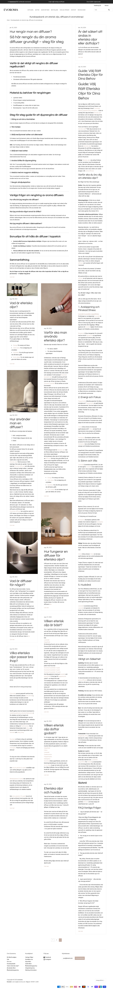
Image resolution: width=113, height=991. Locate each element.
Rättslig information (31, 970)
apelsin (80, 110)
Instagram (48, 959)
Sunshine (16, 352)
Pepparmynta (82, 401)
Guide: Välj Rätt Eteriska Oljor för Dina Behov (90, 75)
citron (86, 736)
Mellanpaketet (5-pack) (16, 778)
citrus (27, 728)
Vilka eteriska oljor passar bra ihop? (21, 657)
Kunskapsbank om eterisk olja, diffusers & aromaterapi (26, 20)
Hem (8, 20)
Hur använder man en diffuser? (20, 423)
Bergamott (81, 333)
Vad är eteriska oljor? (13, 966)
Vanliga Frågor (64, 10)
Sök (8, 959)
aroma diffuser (89, 171)
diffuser (80, 263)
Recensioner (81, 10)
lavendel (87, 327)
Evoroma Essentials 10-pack (52, 672)
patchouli (17, 713)
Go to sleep (16, 357)
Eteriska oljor (86, 160)
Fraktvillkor (28, 963)
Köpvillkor (28, 961)
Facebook (48, 957)
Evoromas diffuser (15, 511)
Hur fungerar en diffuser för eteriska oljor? (56, 555)
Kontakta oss (29, 959)
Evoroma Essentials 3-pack (52, 668)
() (97, 5)
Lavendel (97, 108)
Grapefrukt (47, 642)
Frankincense (48, 754)
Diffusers (30, 10)
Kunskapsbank (11, 963)
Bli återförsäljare (11, 957)
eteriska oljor (97, 112)
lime (31, 695)
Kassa (106, 5)
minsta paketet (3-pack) (19, 767)
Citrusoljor (13, 693)
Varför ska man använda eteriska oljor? (55, 336)
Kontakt (73, 10)
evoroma (20, 979)
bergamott (81, 736)
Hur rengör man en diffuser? (31, 31)
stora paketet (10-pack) (19, 796)
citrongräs (13, 748)
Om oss (9, 961)
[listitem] (39, 217)
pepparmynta (86, 110)
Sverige (100, 980)
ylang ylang (20, 732)
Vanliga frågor (29, 957)
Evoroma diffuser (19, 466)
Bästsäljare (54, 10)
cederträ (12, 713)
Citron (80, 427)
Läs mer (12, 277)
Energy (15, 345)
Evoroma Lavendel (49, 383)
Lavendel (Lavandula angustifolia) (88, 314)
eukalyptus (94, 110)
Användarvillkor (11, 968)
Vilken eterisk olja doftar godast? (54, 729)
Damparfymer (45, 10)
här (50, 604)
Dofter (37, 10)
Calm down (16, 348)
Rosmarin (12, 739)
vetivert (23, 713)
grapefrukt (47, 676)
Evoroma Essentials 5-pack (52, 670)
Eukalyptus (81, 437)
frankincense (29, 713)
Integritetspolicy (30, 968)
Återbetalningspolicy (13, 970)
